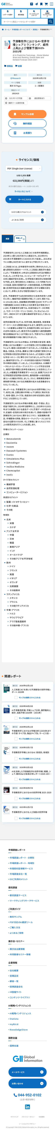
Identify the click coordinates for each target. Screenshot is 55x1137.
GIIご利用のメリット (19, 879)
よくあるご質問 (16, 933)
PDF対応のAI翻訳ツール (21, 922)
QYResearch (15, 78)
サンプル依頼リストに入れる (29, 697)
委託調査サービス (18, 895)
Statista (14, 1019)
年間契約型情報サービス (21, 868)
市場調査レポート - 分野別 (22, 857)
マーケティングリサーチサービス (24, 900)
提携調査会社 (16, 986)
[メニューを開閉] (51, 4)
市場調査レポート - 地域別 (22, 863)
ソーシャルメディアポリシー (27, 1124)
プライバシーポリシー (28, 1117)
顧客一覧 (14, 981)
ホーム (7, 29)
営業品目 (14, 976)
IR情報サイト (16, 992)
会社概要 (14, 970)
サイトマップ (14, 1117)
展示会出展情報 (17, 949)
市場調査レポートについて (21, 29)
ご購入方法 (15, 927)
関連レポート (19, 239)
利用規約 (42, 1117)
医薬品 (35, 29)
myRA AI (14, 1024)
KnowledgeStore (19, 1029)
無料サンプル (16, 917)
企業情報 (12, 963)
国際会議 (14, 1046)
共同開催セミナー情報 (20, 954)
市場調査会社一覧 (18, 874)
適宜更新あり (37, 98)
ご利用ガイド (14, 909)
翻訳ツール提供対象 (17, 103)
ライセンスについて (22, 191)
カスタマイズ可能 (17, 98)
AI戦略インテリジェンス (20, 1013)
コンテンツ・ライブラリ (20, 997)
